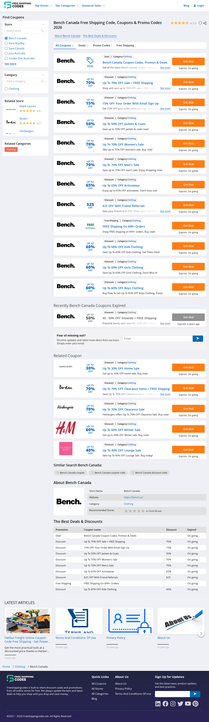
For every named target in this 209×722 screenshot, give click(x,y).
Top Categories (65, 5)
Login (200, 5)
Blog (186, 5)
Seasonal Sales (91, 5)
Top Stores (41, 5)
